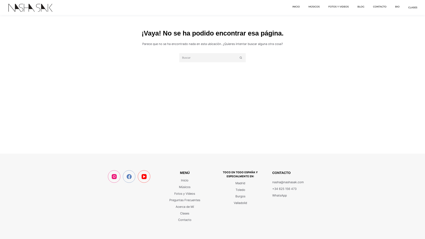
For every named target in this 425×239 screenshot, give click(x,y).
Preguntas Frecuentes (184, 200)
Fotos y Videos (338, 6)
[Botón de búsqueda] (240, 57)
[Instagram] (114, 176)
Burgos (240, 196)
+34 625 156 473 (284, 189)
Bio (397, 6)
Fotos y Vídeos (184, 193)
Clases (412, 7)
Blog (360, 6)
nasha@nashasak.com (288, 182)
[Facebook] (129, 176)
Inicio (296, 6)
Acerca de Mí (185, 206)
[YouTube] (144, 176)
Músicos (314, 6)
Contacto (379, 6)
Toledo (240, 190)
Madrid (240, 183)
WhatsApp (279, 195)
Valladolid (240, 203)
